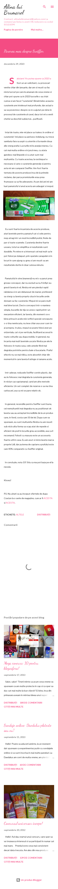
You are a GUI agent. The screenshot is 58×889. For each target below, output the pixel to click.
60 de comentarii (30, 764)
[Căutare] (44, 6)
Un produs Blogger (31, 879)
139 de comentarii (31, 857)
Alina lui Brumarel (14, 9)
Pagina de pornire (13, 29)
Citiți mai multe (13, 706)
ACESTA (48, 498)
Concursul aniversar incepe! (23, 823)
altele (20, 514)
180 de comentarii (31, 702)
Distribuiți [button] (43, 514)
